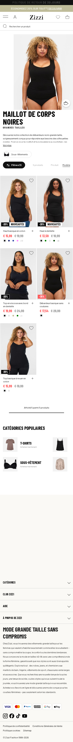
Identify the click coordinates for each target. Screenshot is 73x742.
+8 (58, 240)
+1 (21, 315)
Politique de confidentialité (16, 725)
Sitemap (27, 730)
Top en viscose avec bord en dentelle (15, 305)
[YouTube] (24, 715)
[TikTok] (18, 715)
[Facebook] (11, 715)
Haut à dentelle (47, 230)
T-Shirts (25, 444)
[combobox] (36, 26)
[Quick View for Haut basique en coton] (32, 231)
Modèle (66, 164)
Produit (55, 164)
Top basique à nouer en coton (14, 380)
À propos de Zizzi (12, 618)
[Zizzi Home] (36, 17)
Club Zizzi (8, 594)
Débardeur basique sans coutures (51, 305)
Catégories (9, 582)
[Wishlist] (31, 180)
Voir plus (7, 145)
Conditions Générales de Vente (47, 725)
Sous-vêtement (25, 464)
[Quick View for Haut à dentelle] (69, 231)
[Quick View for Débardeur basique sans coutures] (69, 303)
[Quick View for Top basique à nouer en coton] (32, 378)
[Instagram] (5, 715)
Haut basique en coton (14, 230)
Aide (5, 606)
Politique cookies (11, 730)
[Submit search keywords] (5, 26)
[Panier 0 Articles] (67, 17)
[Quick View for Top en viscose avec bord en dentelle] (32, 303)
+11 (21, 240)
